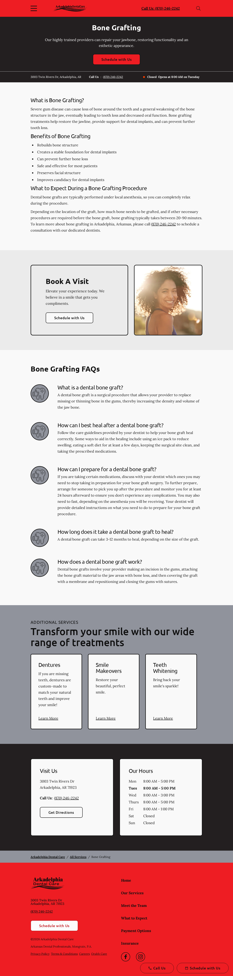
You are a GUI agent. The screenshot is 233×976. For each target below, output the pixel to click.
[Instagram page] (140, 956)
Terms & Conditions (64, 954)
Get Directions (61, 812)
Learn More (48, 718)
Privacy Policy (40, 954)
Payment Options (136, 930)
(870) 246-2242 (113, 77)
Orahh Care (99, 954)
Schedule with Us (116, 59)
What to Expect (134, 918)
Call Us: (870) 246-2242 (160, 8)
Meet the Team (134, 905)
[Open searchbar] (198, 8)
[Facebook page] (125, 956)
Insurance (130, 943)
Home (126, 880)
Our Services (132, 893)
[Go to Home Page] (70, 8)
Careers (84, 954)
